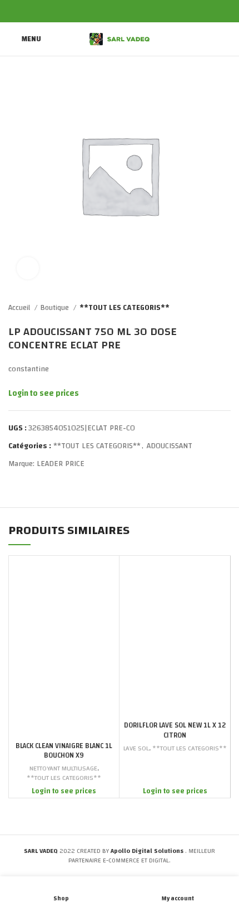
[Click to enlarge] (28, 268)
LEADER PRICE (60, 464)
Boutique (56, 308)
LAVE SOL (136, 748)
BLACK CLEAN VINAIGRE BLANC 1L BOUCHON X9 (64, 751)
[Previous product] (202, 308)
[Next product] (225, 308)
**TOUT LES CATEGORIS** (124, 308)
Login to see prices (43, 393)
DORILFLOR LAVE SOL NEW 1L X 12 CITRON (175, 730)
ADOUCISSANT (169, 446)
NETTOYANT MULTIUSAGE (63, 768)
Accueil (20, 308)
